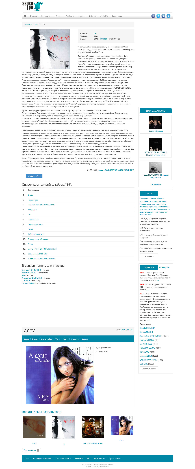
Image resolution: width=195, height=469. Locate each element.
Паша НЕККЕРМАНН (152, 174)
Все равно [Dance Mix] (37, 253)
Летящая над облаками (38, 239)
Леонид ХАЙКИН (29, 283)
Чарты (81, 16)
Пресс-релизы (115, 458)
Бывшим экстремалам (159, 176)
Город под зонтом (35, 224)
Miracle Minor (159, 155)
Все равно (32, 209)
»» (158, 280)
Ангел (30, 244)
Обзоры (92, 16)
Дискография (46, 338)
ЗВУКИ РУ (129, 170)
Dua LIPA (144, 363)
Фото (57, 338)
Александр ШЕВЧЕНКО (32, 277)
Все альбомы (155, 184)
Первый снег (33, 219)
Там (29, 214)
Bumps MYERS (146, 332)
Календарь (117, 16)
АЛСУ (37, 24)
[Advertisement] (97, 6)
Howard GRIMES (147, 340)
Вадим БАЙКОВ (29, 272)
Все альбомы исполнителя (41, 411)
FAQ (88, 458)
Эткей (30, 229)
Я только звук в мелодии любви (41, 204)
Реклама (79, 458)
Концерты (45, 16)
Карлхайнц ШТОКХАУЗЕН (151, 336)
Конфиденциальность (42, 458)
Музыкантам (99, 458)
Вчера (30, 194)
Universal (103, 38)
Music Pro (104, 16)
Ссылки (85, 338)
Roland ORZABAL (147, 347)
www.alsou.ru (126, 329)
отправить (149, 255)
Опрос (149, 193)
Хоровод (159, 130)
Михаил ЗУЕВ (146, 355)
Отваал (152, 130)
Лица (58, 16)
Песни (65, 338)
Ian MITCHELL (146, 344)
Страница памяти (63, 458)
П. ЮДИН (26, 280)
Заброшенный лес (36, 234)
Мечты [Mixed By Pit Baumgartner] (42, 248)
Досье (26, 338)
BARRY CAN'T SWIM (148, 359)
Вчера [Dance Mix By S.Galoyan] (41, 258)
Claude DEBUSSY (147, 328)
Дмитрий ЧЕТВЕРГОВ (31, 270)
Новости (33, 16)
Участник (75, 338)
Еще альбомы (31, 450)
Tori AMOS (144, 351)
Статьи (35, 338)
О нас (26, 458)
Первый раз (33, 199)
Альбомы (70, 16)
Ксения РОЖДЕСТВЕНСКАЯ (111, 170)
